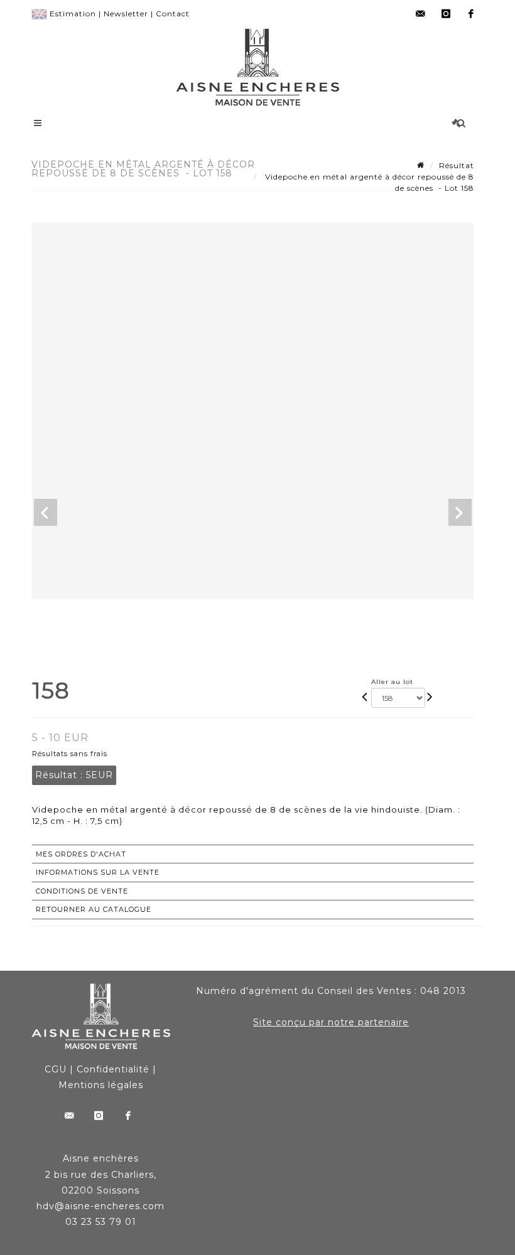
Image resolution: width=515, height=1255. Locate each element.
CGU (56, 1069)
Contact (173, 13)
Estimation (73, 13)
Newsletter (126, 13)
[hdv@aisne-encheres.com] (420, 14)
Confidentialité (113, 1069)
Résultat (456, 165)
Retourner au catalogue (93, 909)
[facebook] (471, 14)
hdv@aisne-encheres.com (100, 1206)
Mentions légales (100, 1085)
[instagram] (445, 14)
